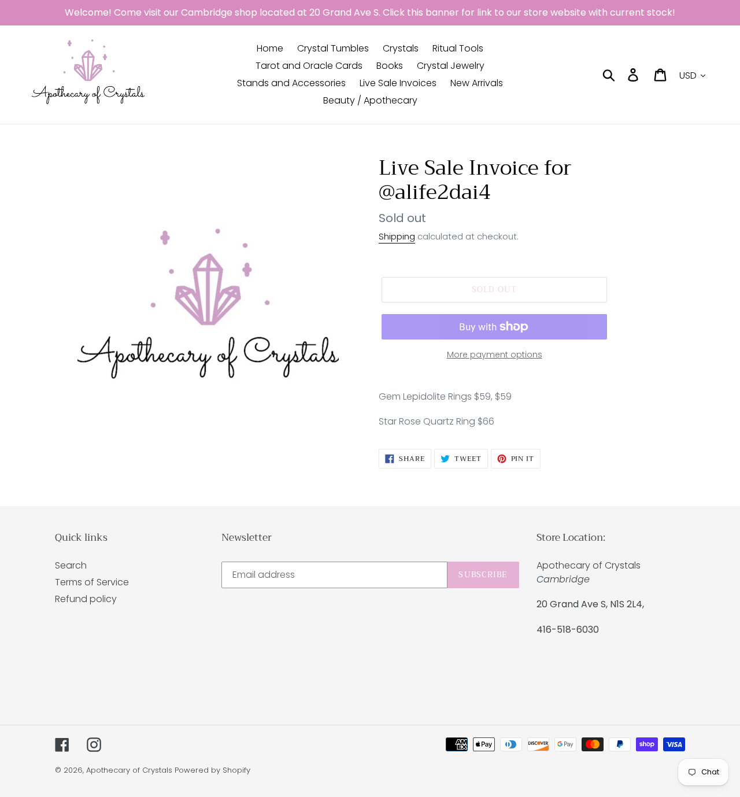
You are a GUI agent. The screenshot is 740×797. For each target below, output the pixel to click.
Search (71, 565)
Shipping (397, 236)
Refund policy (86, 599)
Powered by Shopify (212, 770)
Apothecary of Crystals (129, 770)
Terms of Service (92, 582)
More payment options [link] (494, 354)
